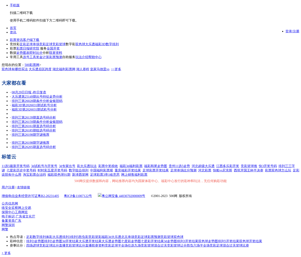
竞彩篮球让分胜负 (180, 245)
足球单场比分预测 (183, 170)
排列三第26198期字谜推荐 (30, 134)
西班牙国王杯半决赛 (248, 170)
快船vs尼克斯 (222, 170)
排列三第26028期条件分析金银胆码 (37, 101)
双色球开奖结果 (250, 241)
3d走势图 (170, 241)
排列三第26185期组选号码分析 (34, 130)
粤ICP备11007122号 (78, 196)
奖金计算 (42, 57)
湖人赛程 (82, 69)
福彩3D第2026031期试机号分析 (34, 105)
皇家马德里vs (99, 69)
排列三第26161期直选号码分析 (34, 126)
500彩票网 (32, 65)
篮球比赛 (242, 245)
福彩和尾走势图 (155, 166)
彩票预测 (55, 57)
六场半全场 (201, 245)
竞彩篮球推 (249, 166)
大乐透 (90, 44)
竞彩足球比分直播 (52, 245)
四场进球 (32, 245)
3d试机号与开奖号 (44, 166)
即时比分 (36, 52)
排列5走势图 (53, 241)
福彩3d (106, 237)
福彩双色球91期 (59, 174)
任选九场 (134, 245)
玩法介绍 (81, 57)
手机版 (15, 5)
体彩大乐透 (54, 237)
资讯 (13, 32)
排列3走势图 (35, 241)
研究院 (34, 48)
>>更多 (116, 69)
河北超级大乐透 (203, 166)
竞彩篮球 (59, 44)
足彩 (23, 44)
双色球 (80, 44)
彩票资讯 (16, 40)
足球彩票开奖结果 (156, 170)
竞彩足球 (45, 44)
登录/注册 (292, 31)
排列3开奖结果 (187, 241)
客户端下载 (31, 40)
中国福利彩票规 (101, 170)
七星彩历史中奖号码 (21, 170)
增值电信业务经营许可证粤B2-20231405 (30, 196)
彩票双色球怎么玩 (278, 170)
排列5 (74, 237)
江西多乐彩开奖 (227, 166)
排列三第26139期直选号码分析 (34, 117)
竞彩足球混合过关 (223, 245)
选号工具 (29, 57)
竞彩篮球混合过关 (154, 245)
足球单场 (32, 44)
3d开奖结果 (70, 241)
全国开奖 (53, 48)
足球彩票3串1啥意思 (105, 174)
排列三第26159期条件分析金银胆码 (37, 121)
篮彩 (98, 237)
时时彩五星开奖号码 (52, 170)
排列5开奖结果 (228, 241)
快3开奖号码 (268, 166)
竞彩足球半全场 (116, 245)
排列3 (66, 237)
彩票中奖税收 (108, 166)
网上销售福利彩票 (134, 174)
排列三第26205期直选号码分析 (34, 147)
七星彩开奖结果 (152, 241)
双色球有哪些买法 (15, 69)
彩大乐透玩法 (87, 166)
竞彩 (91, 237)
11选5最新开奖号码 (15, 166)
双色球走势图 (208, 241)
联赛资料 (55, 52)
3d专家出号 (67, 166)
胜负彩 (83, 237)
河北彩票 (204, 170)
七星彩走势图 (131, 241)
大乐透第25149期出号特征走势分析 (37, 96)
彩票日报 (22, 48)
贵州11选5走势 (179, 166)
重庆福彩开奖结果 (128, 170)
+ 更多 (6, 253)
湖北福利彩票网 (63, 69)
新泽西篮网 (80, 174)
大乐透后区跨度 (40, 69)
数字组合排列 (78, 170)
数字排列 (112, 44)
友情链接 (23, 187)
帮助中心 (95, 57)
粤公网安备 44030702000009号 (123, 196)
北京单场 (127, 237)
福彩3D (100, 44)
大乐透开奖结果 (90, 241)
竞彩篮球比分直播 (79, 245)
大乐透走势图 (111, 241)
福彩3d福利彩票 (131, 166)
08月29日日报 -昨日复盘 (29, 92)
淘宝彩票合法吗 (34, 174)
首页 (13, 28)
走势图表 (22, 52)
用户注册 (8, 187)
